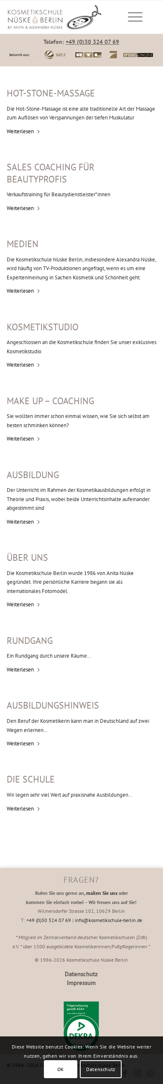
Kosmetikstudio (43, 327)
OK (60, 1069)
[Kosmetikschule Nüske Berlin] (63, 17)
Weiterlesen (20, 131)
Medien (22, 244)
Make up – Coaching (50, 401)
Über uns (27, 557)
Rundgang (30, 640)
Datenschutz (81, 974)
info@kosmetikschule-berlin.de (108, 920)
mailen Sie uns (101, 893)
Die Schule (31, 779)
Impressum (81, 983)
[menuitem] (134, 17)
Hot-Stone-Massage (51, 93)
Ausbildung (33, 475)
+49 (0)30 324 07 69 (92, 42)
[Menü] (131, 17)
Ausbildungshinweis (53, 705)
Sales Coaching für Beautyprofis (50, 173)
